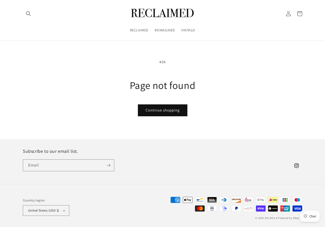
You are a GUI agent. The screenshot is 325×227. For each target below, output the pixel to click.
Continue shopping (162, 110)
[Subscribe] (108, 165)
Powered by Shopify (290, 218)
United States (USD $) (43, 210)
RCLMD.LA (271, 218)
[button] (28, 13)
